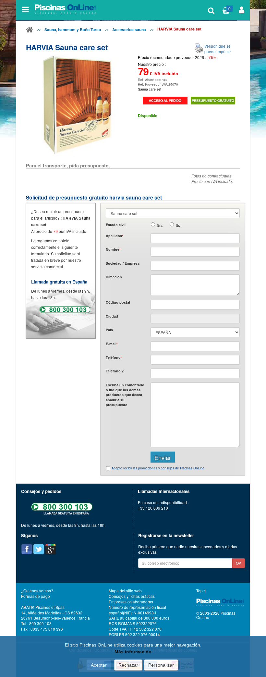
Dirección (114, 276)
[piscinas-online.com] (66, 9)
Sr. (178, 225)
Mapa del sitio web (125, 590)
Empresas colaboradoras (131, 601)
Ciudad (112, 316)
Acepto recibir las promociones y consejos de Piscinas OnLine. (158, 468)
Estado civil (116, 224)
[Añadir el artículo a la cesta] (165, 100)
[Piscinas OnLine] (29, 31)
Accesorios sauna (129, 29)
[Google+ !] (50, 549)
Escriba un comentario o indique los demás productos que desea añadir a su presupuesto (125, 394)
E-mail (111, 343)
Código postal (118, 302)
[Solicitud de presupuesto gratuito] (213, 100)
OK (238, 563)
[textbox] (195, 304)
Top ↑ (201, 590)
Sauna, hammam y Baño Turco (72, 29)
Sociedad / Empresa (122, 263)
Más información (133, 651)
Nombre (113, 249)
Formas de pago (35, 596)
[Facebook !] (26, 549)
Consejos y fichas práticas (132, 596)
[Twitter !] (38, 549)
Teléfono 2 (115, 371)
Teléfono (114, 357)
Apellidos (114, 235)
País (109, 329)
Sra (160, 225)
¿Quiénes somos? (37, 590)
